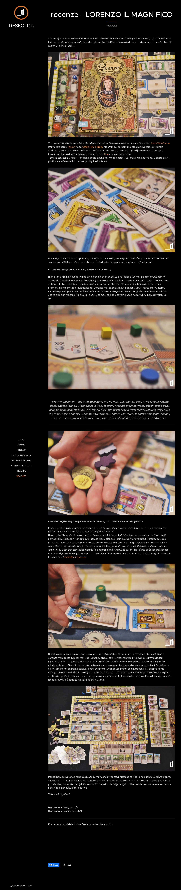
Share (55, 865)
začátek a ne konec (75, 557)
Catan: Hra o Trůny (92, 146)
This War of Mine (160, 143)
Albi (106, 154)
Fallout (71, 146)
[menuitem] (21, 439)
